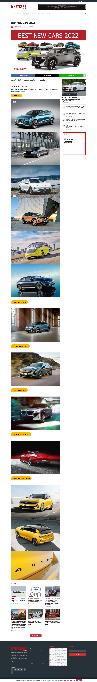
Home (12, 13)
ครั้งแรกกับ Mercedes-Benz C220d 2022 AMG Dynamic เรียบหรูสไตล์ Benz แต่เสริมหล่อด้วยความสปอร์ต (76, 108)
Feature (15, 19)
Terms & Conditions (21, 1)
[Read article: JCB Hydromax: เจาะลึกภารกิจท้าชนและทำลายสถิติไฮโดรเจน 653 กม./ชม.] (18, 591)
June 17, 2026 (48, 625)
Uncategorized (43, 661)
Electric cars (16, 96)
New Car (23, 13)
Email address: (72, 649)
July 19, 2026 (14, 630)
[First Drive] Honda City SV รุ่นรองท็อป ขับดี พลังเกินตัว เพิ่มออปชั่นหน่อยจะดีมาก (75, 114)
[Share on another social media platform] (84, 75)
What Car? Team (18, 26)
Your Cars (42, 663)
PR (40, 651)
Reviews (17, 13)
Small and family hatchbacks (21, 478)
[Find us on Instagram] (81, 1)
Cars (31, 653)
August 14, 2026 (32, 603)
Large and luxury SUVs (19, 390)
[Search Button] (85, 13)
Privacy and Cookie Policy (69, 680)
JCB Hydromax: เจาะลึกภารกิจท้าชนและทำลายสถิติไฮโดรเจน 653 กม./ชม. (18, 600)
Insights (32, 661)
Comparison (32, 655)
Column (33, 13)
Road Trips (42, 657)
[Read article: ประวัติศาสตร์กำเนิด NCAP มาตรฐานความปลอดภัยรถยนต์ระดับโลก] (35, 614)
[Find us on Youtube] (83, 1)
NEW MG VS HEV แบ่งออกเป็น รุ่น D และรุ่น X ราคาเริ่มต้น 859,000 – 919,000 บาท (75, 120)
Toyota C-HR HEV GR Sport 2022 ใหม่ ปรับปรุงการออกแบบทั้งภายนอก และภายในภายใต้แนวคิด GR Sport (76, 126)
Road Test (42, 655)
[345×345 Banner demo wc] (74, 143)
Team (34, 1)
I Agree (78, 680)
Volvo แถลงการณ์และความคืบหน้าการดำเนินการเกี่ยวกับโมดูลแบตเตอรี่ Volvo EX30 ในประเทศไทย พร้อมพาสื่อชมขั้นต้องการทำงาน (52, 601)
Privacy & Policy (29, 1)
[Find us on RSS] (12, 672)
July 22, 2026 (48, 606)
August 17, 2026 (15, 603)
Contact (37, 1)
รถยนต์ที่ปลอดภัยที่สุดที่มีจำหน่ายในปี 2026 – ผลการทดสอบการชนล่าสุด (52, 622)
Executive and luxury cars (20, 346)
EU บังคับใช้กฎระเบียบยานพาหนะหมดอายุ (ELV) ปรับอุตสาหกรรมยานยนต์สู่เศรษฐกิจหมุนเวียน (35, 600)
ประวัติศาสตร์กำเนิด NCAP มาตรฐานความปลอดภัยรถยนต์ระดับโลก (34, 622)
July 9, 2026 (31, 625)
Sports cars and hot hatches (21, 434)
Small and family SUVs (19, 302)
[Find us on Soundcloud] (85, 1)
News (39, 13)
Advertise (15, 1)
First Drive (32, 659)
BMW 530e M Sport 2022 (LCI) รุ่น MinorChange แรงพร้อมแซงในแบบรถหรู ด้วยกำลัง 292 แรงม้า (71, 99)
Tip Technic (42, 659)
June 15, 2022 (26, 26)
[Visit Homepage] (18, 7)
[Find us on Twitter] (79, 1)
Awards (28, 13)
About (12, 1)
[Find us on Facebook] (12, 669)
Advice (31, 648)
